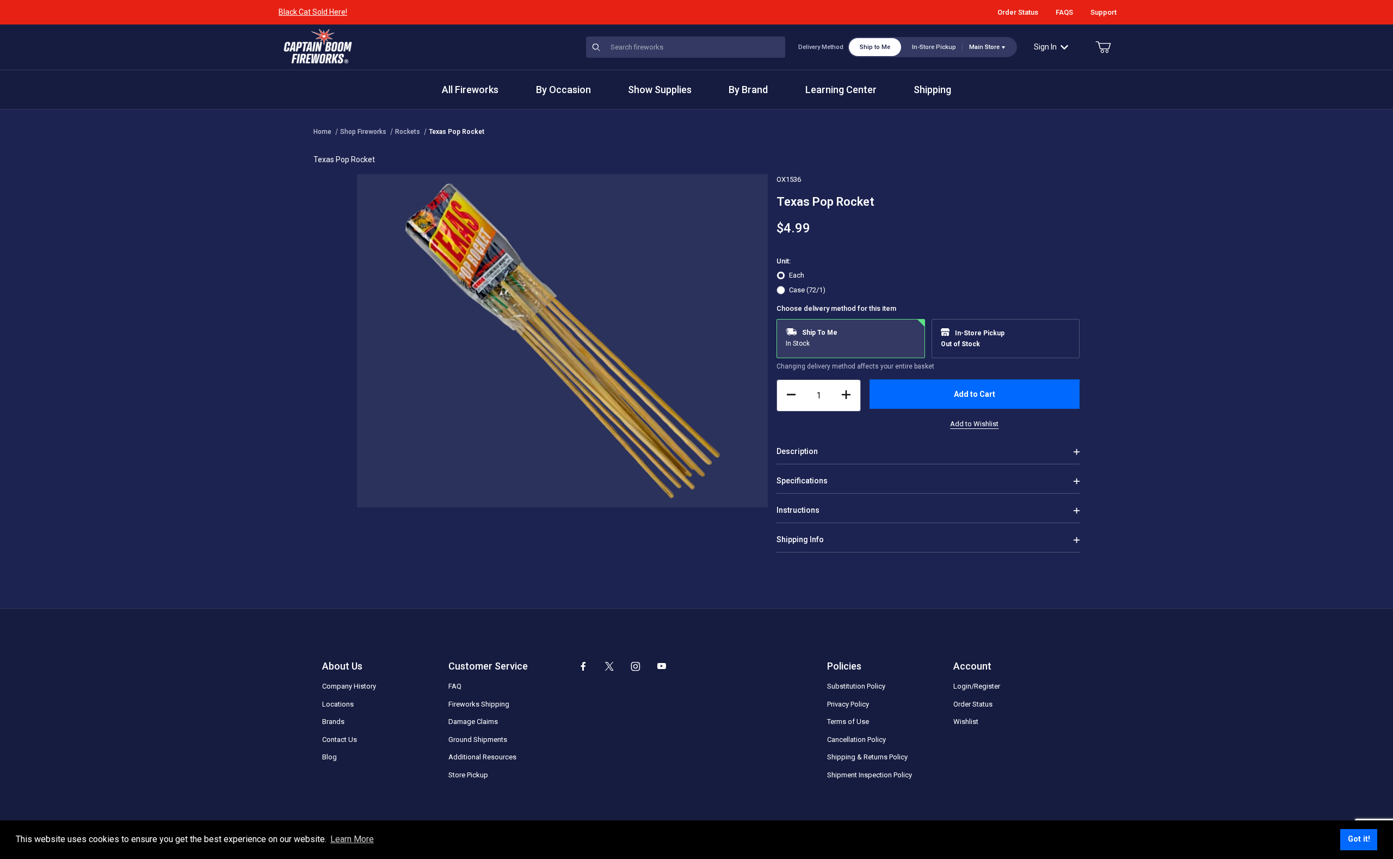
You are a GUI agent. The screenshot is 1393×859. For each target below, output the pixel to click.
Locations (338, 704)
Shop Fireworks (363, 132)
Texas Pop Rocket (456, 132)
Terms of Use (848, 721)
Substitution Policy (856, 686)
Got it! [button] (1359, 839)
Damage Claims (473, 721)
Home (322, 132)
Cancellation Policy (856, 739)
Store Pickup (468, 775)
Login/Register (976, 686)
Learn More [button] (352, 839)
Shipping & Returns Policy (867, 757)
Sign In (1045, 46)
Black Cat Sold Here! (313, 12)
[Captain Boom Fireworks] (318, 46)
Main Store (984, 47)
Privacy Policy (848, 704)
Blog (329, 757)
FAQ (454, 686)
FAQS (1064, 12)
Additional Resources (482, 757)
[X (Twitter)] (609, 666)
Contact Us (339, 739)
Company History (349, 686)
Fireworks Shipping (478, 704)
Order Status (1017, 12)
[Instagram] (635, 666)
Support (1103, 12)
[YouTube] (661, 666)
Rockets (407, 132)
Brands (333, 721)
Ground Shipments (477, 739)
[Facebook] (583, 666)
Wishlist (965, 721)
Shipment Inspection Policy (869, 775)
